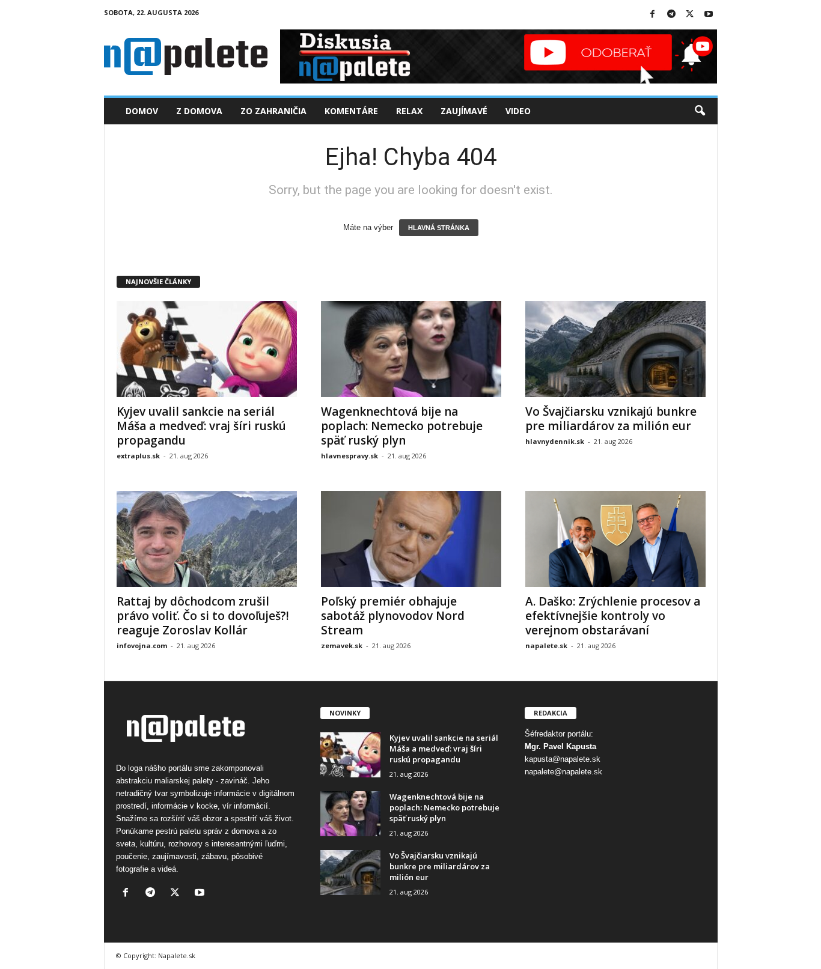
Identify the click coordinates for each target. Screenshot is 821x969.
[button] (699, 111)
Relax (409, 111)
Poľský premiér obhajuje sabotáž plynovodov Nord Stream (393, 616)
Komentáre (351, 111)
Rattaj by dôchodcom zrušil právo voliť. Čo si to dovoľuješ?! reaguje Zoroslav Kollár (203, 616)
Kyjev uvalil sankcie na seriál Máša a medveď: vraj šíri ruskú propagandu (201, 426)
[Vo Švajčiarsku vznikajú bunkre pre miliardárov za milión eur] (615, 349)
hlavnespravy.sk (349, 455)
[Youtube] (708, 14)
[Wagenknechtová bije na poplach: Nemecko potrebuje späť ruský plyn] (411, 349)
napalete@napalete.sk (563, 771)
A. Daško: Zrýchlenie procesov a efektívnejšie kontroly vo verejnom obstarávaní (612, 616)
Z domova (199, 111)
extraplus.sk (138, 455)
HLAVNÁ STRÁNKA (438, 227)
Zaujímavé (464, 111)
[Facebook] (653, 14)
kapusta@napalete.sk (562, 759)
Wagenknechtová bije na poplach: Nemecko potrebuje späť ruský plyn (402, 426)
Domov (142, 111)
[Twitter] (690, 14)
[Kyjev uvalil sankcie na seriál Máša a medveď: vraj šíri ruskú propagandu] (207, 349)
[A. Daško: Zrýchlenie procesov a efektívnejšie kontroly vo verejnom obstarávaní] (615, 539)
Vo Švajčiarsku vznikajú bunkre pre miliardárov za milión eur (611, 419)
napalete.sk (546, 645)
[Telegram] (671, 14)
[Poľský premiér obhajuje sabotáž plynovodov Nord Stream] (411, 539)
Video (518, 111)
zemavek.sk (341, 645)
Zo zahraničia (273, 111)
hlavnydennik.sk (554, 441)
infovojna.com (142, 645)
